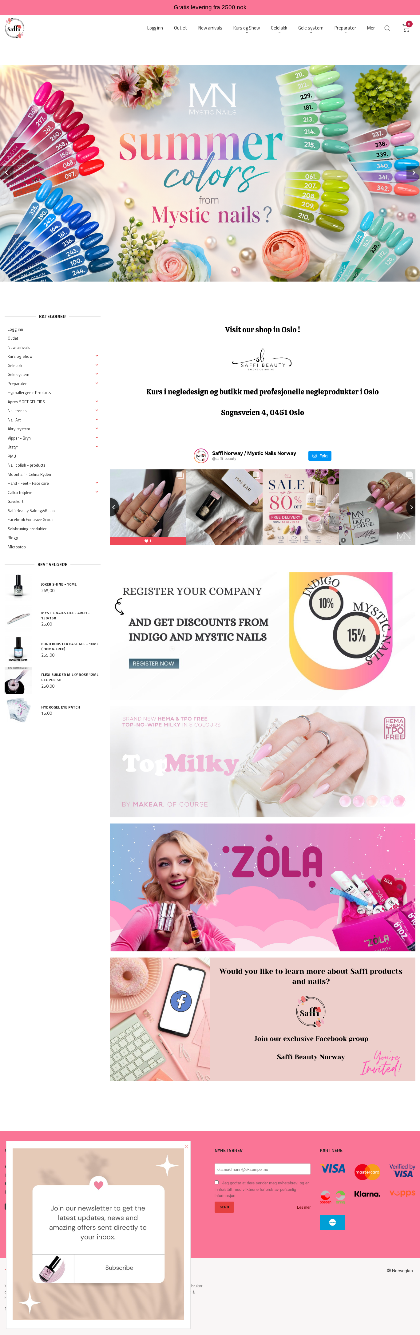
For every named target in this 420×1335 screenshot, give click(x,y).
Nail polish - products (27, 465)
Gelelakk (15, 365)
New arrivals (19, 347)
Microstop (17, 547)
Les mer (304, 1207)
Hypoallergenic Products (29, 392)
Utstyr (13, 447)
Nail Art (14, 420)
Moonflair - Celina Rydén (29, 474)
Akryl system (19, 429)
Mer (371, 27)
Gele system (18, 374)
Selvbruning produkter (27, 529)
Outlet (13, 338)
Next (413, 172)
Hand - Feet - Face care (28, 483)
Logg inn (15, 329)
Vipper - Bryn (19, 438)
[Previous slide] (110, 507)
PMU (12, 456)
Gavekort (15, 501)
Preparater (17, 384)
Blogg (13, 538)
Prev (7, 172)
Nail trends (17, 411)
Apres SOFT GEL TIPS (26, 402)
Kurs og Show (20, 356)
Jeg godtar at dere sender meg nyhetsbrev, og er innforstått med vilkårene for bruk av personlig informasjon (262, 1189)
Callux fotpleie (20, 492)
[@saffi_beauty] (201, 456)
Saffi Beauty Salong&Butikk (31, 511)
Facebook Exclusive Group (30, 519)
